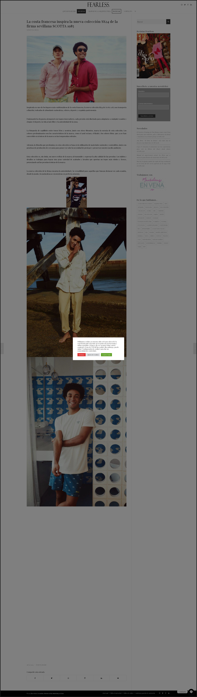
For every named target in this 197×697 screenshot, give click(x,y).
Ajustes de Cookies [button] (93, 355)
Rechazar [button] (81, 355)
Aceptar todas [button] (106, 355)
